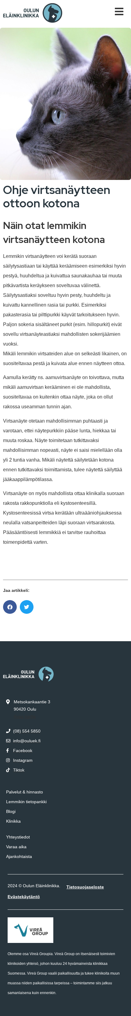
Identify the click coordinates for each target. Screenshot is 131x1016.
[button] (10, 607)
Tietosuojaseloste (85, 886)
